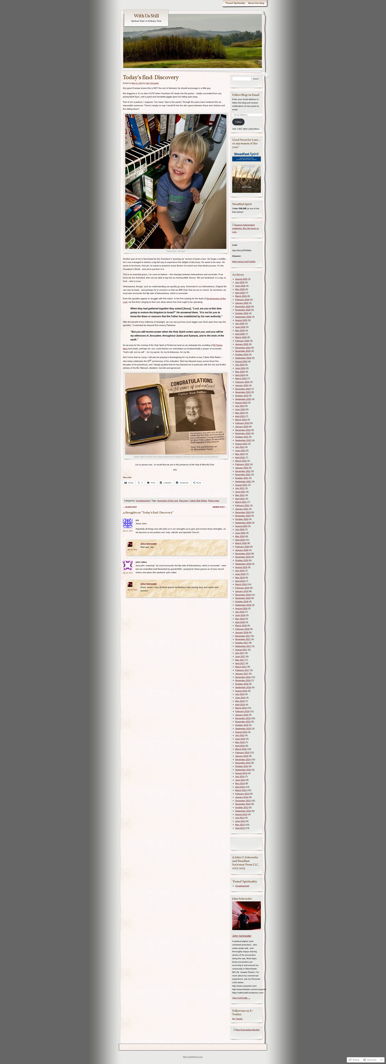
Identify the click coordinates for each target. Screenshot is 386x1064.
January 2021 (241, 509)
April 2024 (240, 375)
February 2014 (242, 793)
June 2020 (240, 533)
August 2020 (241, 526)
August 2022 (241, 444)
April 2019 (240, 581)
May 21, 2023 (128, 531)
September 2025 (243, 317)
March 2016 (241, 708)
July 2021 (239, 488)
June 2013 (240, 821)
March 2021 (241, 502)
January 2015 (241, 756)
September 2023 (243, 399)
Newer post (220, 507)
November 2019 (243, 557)
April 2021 (240, 498)
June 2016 (240, 697)
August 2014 (241, 773)
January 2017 (241, 673)
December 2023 (243, 389)
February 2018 (242, 629)
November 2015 (243, 721)
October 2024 (241, 354)
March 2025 (241, 337)
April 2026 (240, 293)
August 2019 (241, 567)
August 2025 (241, 320)
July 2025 (239, 323)
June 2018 (240, 615)
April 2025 (240, 334)
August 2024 (241, 361)
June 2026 (240, 286)
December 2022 (243, 430)
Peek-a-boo (213, 500)
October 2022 (241, 437)
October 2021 (241, 478)
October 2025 (241, 313)
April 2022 (240, 457)
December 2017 (243, 636)
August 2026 (241, 279)
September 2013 (243, 811)
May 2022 (240, 454)
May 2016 (240, 701)
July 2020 (239, 529)
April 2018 (240, 622)
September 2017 (243, 646)
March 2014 (241, 790)
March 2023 (241, 419)
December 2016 (243, 677)
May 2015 (240, 742)
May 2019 (240, 577)
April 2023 (240, 416)
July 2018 (239, 612)
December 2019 (243, 553)
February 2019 (242, 588)
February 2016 (242, 711)
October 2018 (241, 601)
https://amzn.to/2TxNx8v (243, 261)
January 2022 (241, 468)
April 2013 (240, 828)
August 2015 (241, 732)
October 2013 (241, 807)
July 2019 (239, 570)
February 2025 (242, 341)
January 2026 (241, 303)
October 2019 (241, 560)
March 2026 (241, 296)
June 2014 (240, 780)
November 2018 (243, 598)
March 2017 (241, 666)
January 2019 (241, 591)
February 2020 (242, 546)
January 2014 (241, 797)
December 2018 (243, 595)
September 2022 (243, 440)
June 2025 (240, 327)
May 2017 (240, 660)
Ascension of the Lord (167, 500)
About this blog (256, 3)
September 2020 (243, 522)
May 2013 (240, 824)
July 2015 (239, 735)
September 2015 (243, 728)
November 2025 (243, 310)
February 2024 (242, 382)
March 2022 (241, 461)
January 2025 (241, 344)
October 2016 (241, 684)
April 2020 (240, 540)
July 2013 (239, 817)
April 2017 (240, 663)
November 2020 (243, 516)
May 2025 (240, 330)
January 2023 (241, 426)
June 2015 (240, 739)
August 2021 (241, 485)
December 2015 (243, 718)
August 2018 (241, 608)
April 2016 (240, 704)
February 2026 (242, 299)
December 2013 (243, 800)
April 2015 (240, 746)
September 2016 (243, 687)
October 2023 (241, 395)
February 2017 (242, 670)
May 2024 (240, 371)
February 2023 (242, 423)
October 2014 (241, 766)
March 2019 (241, 584)
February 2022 (242, 464)
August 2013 (241, 814)
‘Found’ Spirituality (235, 3)
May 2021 (240, 495)
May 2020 (240, 536)
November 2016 (243, 680)
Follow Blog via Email (245, 95)
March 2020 (241, 543)
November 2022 (243, 433)
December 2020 (243, 512)
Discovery (183, 500)
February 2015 (242, 752)
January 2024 (241, 385)
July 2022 (239, 447)
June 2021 (240, 492)
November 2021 (243, 474)
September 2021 (243, 481)
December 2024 (243, 347)
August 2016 (241, 691)
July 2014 (239, 776)
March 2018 (241, 625)
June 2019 (240, 574)
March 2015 (241, 749)
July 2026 (239, 282)
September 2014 (243, 770)
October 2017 (241, 643)
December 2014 (243, 759)
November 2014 (243, 763)
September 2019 (243, 564)
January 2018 (241, 632)
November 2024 (243, 351)
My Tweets (237, 1019)
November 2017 (243, 639)
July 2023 (239, 406)
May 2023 (240, 413)
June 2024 (240, 368)
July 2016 (239, 694)
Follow (238, 122)
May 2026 (240, 289)
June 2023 (240, 409)
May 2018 (240, 619)
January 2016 (241, 715)
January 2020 (241, 550)
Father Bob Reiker (198, 500)
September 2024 (243, 358)
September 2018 (243, 605)
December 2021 (243, 471)
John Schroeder (152, 83)
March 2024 (241, 378)
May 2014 (240, 783)
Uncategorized (143, 500)
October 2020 (241, 519)
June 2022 (240, 450)
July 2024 (239, 365)
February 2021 (242, 505)
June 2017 (240, 656)
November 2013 (243, 804)
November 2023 (243, 392)
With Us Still (146, 16)
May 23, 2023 (128, 573)
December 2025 (243, 306)
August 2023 (241, 402)
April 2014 (240, 787)
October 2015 (241, 725)
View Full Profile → (241, 998)
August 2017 (241, 649)
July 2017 (239, 653)
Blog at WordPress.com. (193, 1057)
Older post (130, 507)
